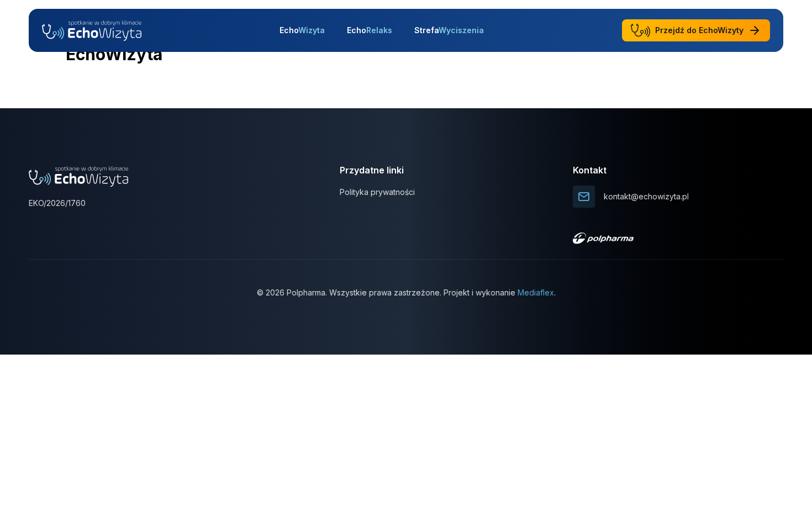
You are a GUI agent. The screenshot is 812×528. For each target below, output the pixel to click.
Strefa (449, 30)
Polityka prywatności (377, 192)
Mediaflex (536, 292)
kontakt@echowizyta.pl (646, 196)
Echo (302, 30)
